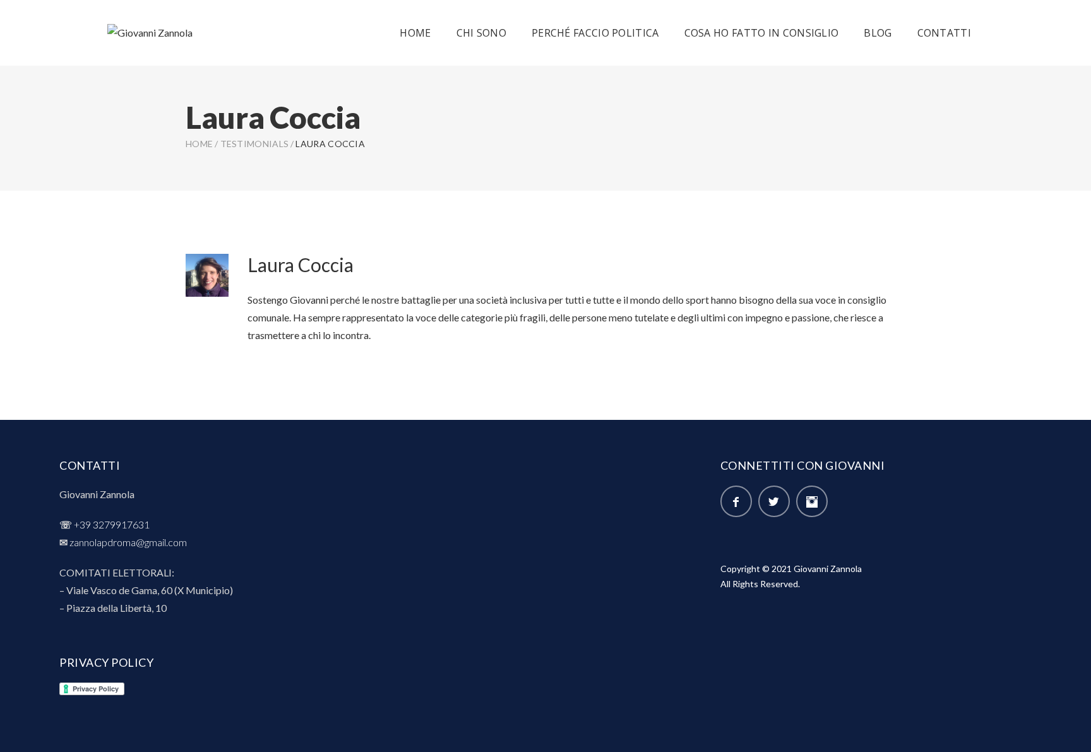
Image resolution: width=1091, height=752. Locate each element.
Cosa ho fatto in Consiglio (761, 33)
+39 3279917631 (112, 524)
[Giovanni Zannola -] (150, 33)
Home (415, 33)
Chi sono (481, 33)
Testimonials (254, 143)
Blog (877, 33)
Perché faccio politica (595, 33)
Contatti (944, 33)
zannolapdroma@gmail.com (128, 542)
